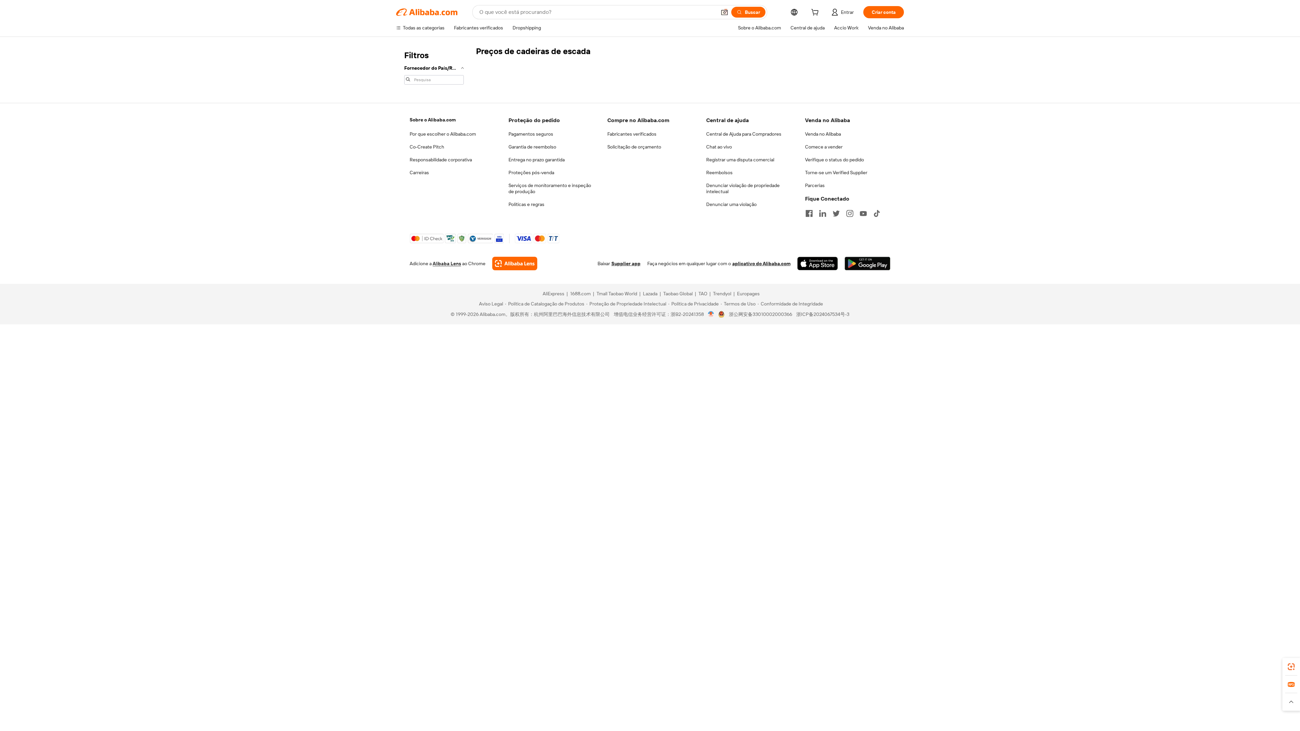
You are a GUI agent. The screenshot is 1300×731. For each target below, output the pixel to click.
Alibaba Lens (447, 263)
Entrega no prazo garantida (536, 159)
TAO (702, 293)
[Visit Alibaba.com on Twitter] (836, 213)
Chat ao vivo (719, 147)
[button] (724, 12)
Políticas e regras (526, 204)
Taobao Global (678, 293)
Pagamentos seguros (530, 134)
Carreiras (419, 172)
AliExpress (553, 293)
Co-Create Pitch (427, 147)
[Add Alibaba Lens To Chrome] (514, 263)
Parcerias (815, 185)
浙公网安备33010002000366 (760, 314)
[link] (1291, 667)
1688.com (580, 293)
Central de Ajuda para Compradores (743, 134)
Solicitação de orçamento (634, 147)
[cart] (816, 13)
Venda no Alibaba (823, 134)
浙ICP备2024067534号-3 (822, 314)
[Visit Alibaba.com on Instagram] (850, 213)
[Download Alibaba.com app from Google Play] (867, 263)
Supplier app (626, 263)
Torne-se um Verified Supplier (836, 172)
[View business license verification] (711, 314)
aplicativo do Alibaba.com (761, 263)
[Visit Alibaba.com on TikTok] (877, 213)
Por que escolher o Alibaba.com (443, 134)
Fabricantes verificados (631, 134)
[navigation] (434, 67)
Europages (748, 293)
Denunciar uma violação (731, 204)
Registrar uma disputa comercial (740, 159)
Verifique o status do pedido (834, 159)
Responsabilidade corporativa (441, 159)
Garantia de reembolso (532, 147)
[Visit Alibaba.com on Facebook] (809, 213)
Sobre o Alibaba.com (433, 119)
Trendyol (722, 293)
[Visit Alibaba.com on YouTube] (863, 213)
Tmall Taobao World (617, 293)
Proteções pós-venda (531, 172)
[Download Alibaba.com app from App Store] (817, 263)
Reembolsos (719, 172)
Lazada (650, 293)
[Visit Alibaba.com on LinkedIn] (823, 213)
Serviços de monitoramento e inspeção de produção (549, 188)
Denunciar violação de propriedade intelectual (743, 188)
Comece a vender (824, 147)
